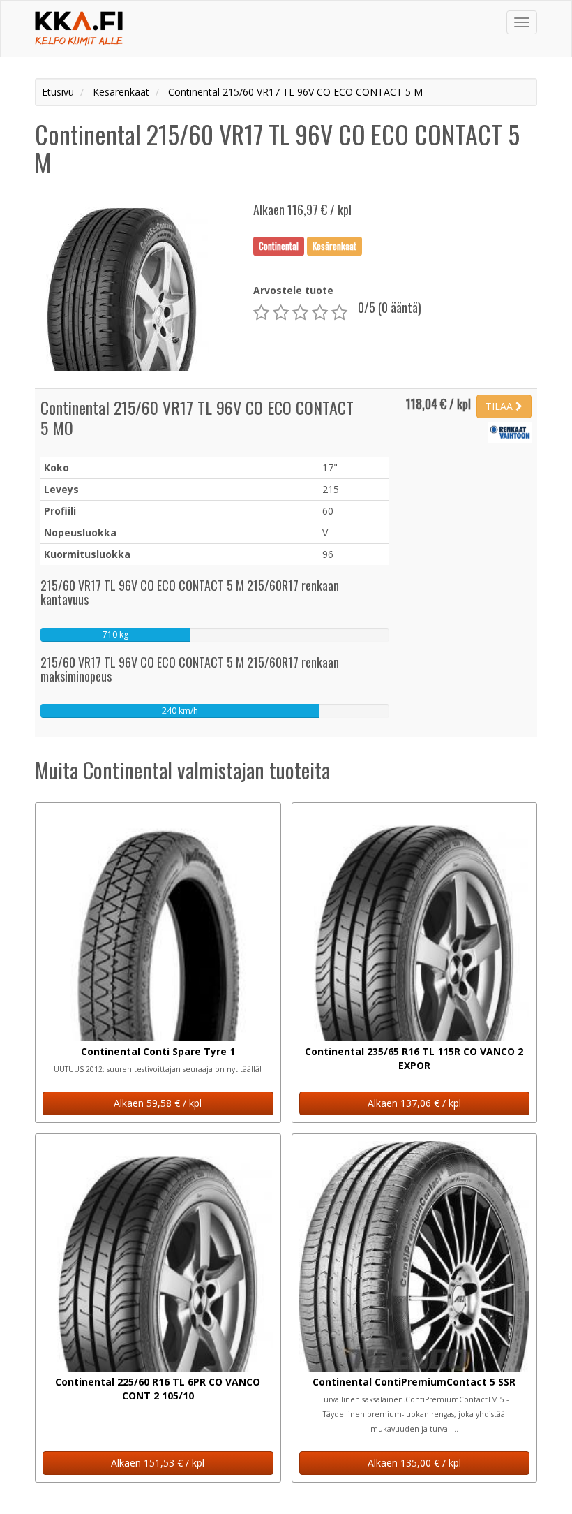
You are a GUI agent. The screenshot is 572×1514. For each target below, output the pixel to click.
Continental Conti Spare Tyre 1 (158, 1051)
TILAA (500, 406)
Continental (279, 246)
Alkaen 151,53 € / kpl (157, 1462)
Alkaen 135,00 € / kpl (414, 1462)
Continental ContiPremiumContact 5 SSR (414, 1381)
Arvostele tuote (293, 290)
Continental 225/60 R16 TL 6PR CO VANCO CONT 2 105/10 (157, 1388)
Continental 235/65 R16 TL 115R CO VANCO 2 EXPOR (414, 1058)
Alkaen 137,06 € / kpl (414, 1103)
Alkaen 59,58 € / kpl (158, 1103)
